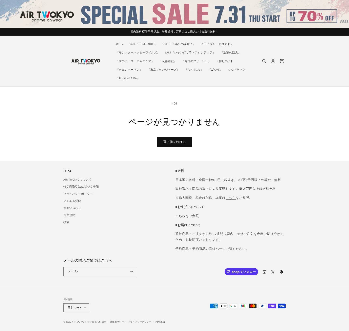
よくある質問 (72, 201)
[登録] (131, 271)
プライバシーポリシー (78, 194)
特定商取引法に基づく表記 (81, 186)
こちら (231, 198)
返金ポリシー (117, 321)
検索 (66, 222)
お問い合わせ (72, 208)
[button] (264, 61)
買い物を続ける (174, 142)
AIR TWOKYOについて (77, 179)
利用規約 (69, 215)
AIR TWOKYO (78, 321)
